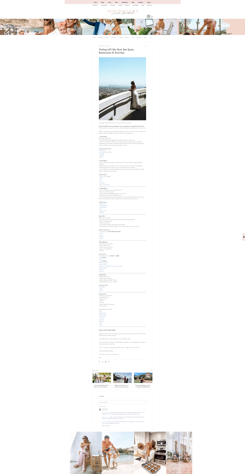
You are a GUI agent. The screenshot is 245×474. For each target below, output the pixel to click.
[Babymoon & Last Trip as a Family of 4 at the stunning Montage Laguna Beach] (122, 378)
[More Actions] (145, 409)
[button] (150, 16)
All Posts (94, 37)
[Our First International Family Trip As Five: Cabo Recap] (102, 378)
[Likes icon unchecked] (103, 425)
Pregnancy (127, 37)
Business (107, 37)
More (145, 37)
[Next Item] (190, 453)
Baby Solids (139, 37)
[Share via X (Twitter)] (102, 361)
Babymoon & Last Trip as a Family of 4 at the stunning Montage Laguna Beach (121, 386)
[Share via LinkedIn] (105, 361)
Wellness (121, 37)
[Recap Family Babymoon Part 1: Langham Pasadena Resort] (143, 378)
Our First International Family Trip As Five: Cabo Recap (101, 386)
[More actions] (145, 46)
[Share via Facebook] (99, 361)
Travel (133, 37)
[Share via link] (108, 361)
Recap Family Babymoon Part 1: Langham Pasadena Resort (143, 386)
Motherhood (100, 37)
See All (151, 370)
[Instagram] (243, 237)
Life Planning (113, 37)
